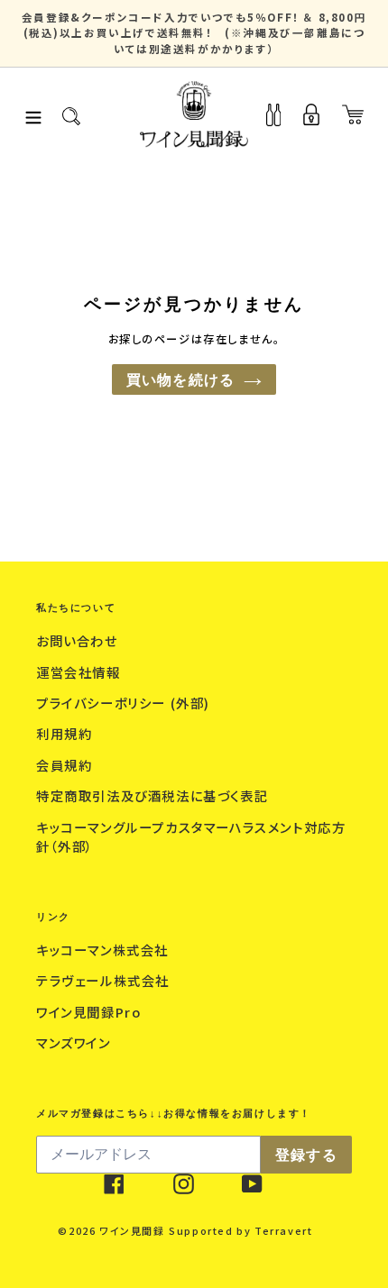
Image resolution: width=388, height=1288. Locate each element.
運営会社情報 (80, 671)
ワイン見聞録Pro (90, 1011)
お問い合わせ (79, 640)
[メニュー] (33, 114)
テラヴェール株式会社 (105, 980)
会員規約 (66, 764)
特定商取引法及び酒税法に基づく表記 (154, 795)
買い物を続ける (181, 379)
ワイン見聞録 (132, 1230)
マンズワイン (75, 1042)
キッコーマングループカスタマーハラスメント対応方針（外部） (191, 837)
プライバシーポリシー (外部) (125, 702)
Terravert (283, 1230)
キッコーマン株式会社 (104, 949)
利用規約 (66, 733)
